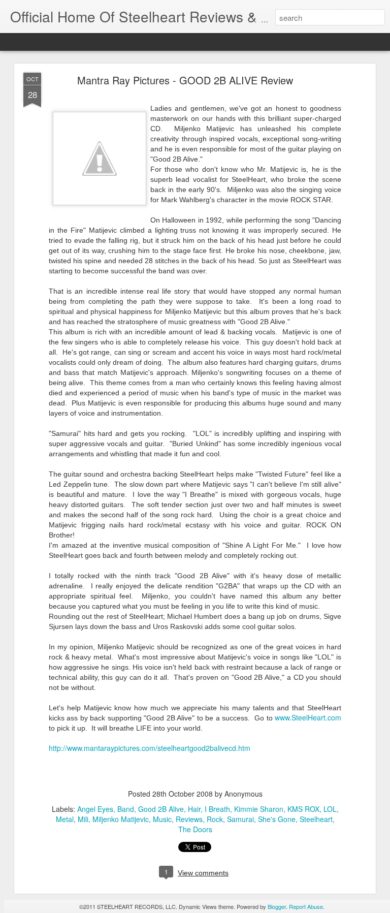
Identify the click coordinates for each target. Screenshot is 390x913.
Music (162, 819)
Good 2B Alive (161, 809)
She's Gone (277, 819)
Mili (83, 819)
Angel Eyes (95, 809)
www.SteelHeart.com (308, 717)
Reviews (189, 819)
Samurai (240, 819)
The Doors (195, 829)
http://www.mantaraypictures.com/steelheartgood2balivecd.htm (149, 748)
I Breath (217, 809)
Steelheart (316, 819)
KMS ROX (303, 809)
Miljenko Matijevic (120, 819)
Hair (194, 809)
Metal (65, 819)
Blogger (277, 906)
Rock (215, 819)
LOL (330, 809)
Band (125, 809)
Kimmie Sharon (258, 809)
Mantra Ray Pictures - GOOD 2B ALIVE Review (185, 80)
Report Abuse (306, 906)
